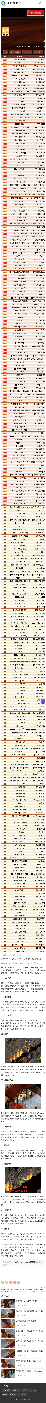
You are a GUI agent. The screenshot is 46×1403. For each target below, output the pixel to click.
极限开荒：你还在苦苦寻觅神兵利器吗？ (30, 1301)
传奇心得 (30, 963)
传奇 (29, 1390)
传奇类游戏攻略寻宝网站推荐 (26, 1321)
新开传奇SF (16, 1390)
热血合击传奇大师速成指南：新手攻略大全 (30, 1311)
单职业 (24, 1394)
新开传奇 (12, 1394)
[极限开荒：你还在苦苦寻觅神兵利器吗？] (8, 1303)
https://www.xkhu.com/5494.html (25, 1262)
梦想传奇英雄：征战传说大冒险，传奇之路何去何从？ (30, 1331)
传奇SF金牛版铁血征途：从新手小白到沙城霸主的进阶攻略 (29, 1361)
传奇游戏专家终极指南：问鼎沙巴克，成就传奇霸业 (30, 1371)
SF (18, 1394)
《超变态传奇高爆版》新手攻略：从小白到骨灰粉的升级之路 (30, 1351)
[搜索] (40, 3)
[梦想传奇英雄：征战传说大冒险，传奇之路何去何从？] (8, 1333)
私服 (35, 1390)
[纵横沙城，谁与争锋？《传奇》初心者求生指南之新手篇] (8, 1343)
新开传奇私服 (7, 963)
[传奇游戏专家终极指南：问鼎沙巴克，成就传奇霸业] (8, 1373)
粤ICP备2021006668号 (23, 1400)
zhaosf (5, 1394)
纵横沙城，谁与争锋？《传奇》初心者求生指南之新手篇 (30, 1341)
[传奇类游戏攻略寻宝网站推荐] (8, 1323)
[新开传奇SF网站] (11, 3)
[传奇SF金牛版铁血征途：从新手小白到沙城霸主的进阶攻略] (8, 1363)
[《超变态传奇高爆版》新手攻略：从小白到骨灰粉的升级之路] (8, 1353)
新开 (24, 1390)
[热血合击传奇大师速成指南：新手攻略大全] (8, 1313)
